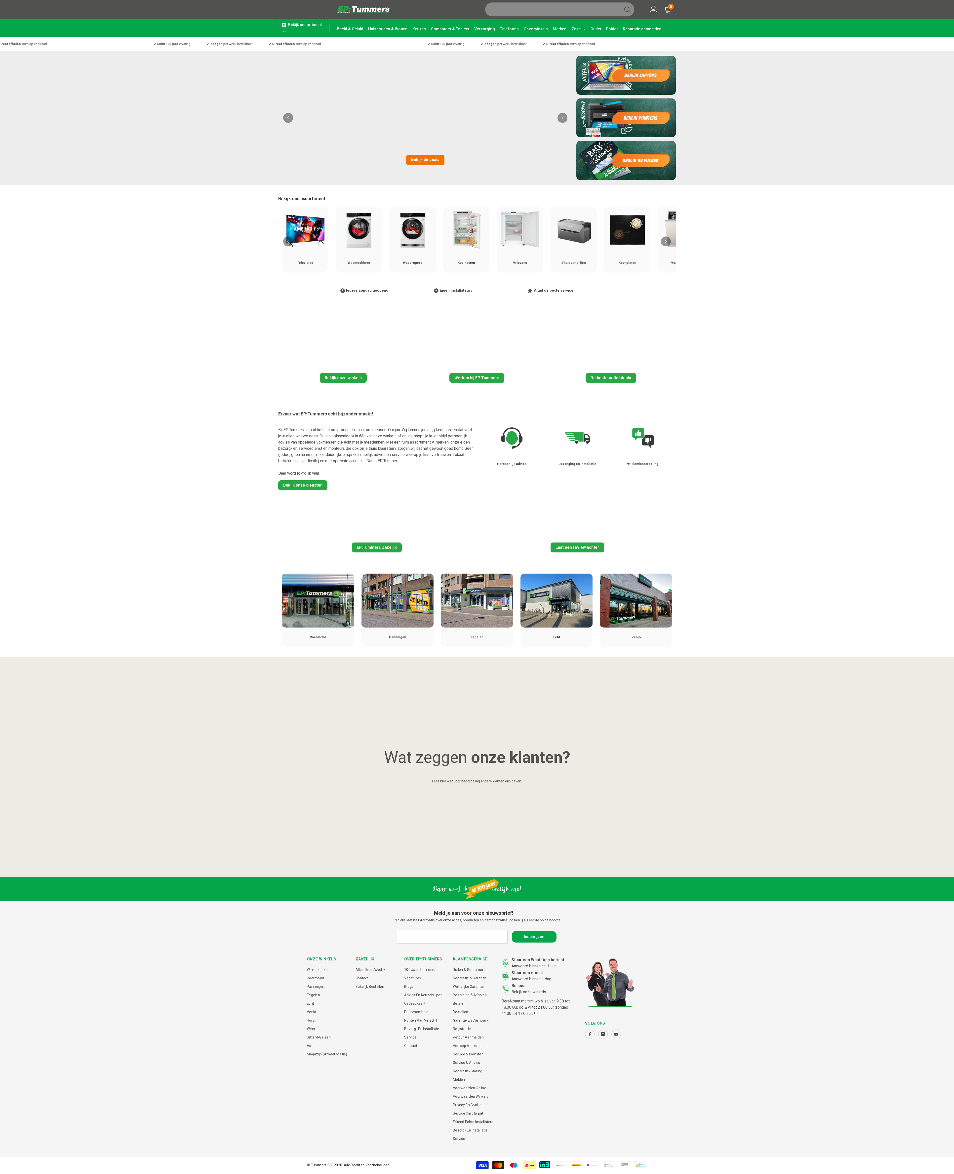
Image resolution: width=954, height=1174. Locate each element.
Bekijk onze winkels (343, 377)
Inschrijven (534, 936)
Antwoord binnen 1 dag (531, 979)
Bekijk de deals (425, 159)
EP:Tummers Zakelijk (377, 547)
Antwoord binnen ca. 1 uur (534, 966)
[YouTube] (616, 1034)
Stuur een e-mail (527, 972)
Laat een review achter (577, 547)
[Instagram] (603, 1034)
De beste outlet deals (611, 377)
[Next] (562, 118)
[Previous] (288, 118)
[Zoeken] (559, 9)
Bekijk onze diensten (302, 485)
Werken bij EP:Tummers (476, 377)
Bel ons (518, 985)
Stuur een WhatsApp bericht (538, 959)
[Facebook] (590, 1034)
